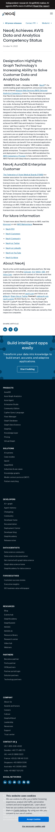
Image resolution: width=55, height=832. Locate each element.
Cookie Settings (20, 810)
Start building (27, 369)
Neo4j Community (13, 238)
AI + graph (8, 504)
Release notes (10, 540)
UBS (43, 272)
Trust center (9, 734)
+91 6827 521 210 (16, 771)
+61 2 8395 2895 (19, 767)
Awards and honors (12, 706)
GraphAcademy (10, 536)
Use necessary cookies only (33, 826)
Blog (6, 611)
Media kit (46, 23)
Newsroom (8, 726)
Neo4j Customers (13, 234)
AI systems (8, 453)
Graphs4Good (10, 718)
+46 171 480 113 (18, 750)
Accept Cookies (33, 819)
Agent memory (10, 508)
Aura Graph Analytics (13, 396)
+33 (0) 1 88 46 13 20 (19, 758)
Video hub (8, 643)
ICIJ (33, 272)
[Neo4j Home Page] (8, 13)
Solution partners (11, 675)
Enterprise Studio (11, 404)
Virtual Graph (9, 441)
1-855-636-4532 (14, 746)
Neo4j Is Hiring (12, 257)
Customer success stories (14, 580)
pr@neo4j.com (42, 296)
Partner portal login (12, 671)
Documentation (10, 524)
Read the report (41, 6)
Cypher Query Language (14, 413)
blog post (7, 224)
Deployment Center (12, 528)
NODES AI (8, 631)
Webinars (8, 647)
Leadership (8, 722)
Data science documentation (16, 556)
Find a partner (10, 663)
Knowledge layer (11, 433)
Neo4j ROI (10, 229)
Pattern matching (11, 481)
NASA (38, 272)
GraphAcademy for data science (17, 568)
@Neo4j (6, 296)
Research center (11, 639)
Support (7, 730)
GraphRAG (8, 465)
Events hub (8, 615)
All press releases (13, 23)
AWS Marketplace (24, 224)
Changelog (8, 512)
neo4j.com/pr (8, 299)
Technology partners (12, 679)
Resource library (11, 635)
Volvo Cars (7, 274)
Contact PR (31, 23)
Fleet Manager (10, 417)
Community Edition (11, 408)
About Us (8, 702)
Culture (7, 714)
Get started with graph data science (19, 560)
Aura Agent (9, 400)
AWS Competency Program (14, 156)
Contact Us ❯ (10, 742)
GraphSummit (9, 623)
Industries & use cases (13, 469)
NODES (7, 627)
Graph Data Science (12, 425)
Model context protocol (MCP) (16, 477)
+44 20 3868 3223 (15, 754)
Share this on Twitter (19, 296)
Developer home (10, 520)
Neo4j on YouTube (13, 253)
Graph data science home (14, 564)
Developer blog (10, 532)
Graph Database (11, 421)
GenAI (6, 461)
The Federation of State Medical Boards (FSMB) (23, 175)
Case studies (9, 457)
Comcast (27, 272)
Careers (7, 710)
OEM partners (9, 667)
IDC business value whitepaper (16, 588)
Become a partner (11, 659)
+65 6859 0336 (20, 762)
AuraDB (7, 392)
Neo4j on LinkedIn (13, 248)
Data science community (14, 552)
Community (8, 516)
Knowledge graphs (12, 473)
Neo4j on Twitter (13, 243)
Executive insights (11, 584)
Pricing (7, 437)
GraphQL (7, 429)
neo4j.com (29, 293)
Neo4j (42, 85)
